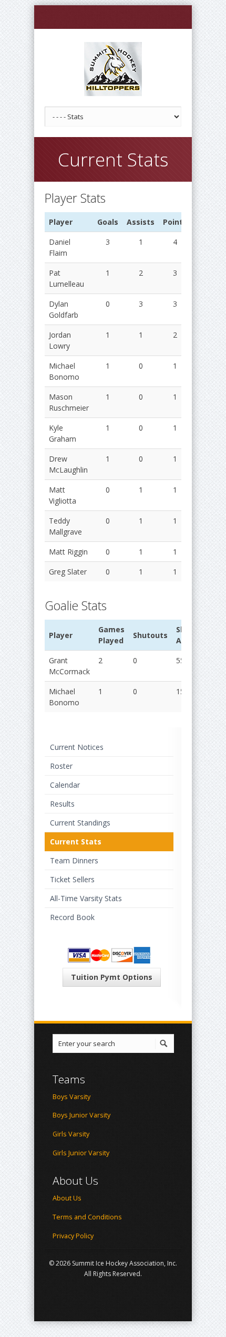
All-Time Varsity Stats (86, 898)
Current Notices (77, 747)
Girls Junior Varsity (81, 1153)
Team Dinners (74, 860)
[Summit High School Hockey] (113, 69)
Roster (61, 766)
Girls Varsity (71, 1134)
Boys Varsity (71, 1097)
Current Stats (75, 842)
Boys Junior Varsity (81, 1115)
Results (62, 804)
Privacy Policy (73, 1236)
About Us (67, 1198)
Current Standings (80, 823)
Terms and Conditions (87, 1217)
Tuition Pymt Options (111, 977)
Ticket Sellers (72, 879)
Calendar (65, 785)
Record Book (72, 917)
